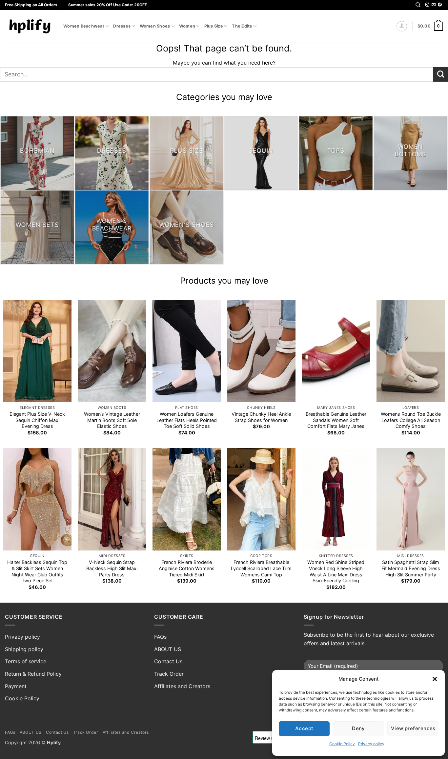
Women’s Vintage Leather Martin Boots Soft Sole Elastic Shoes (112, 420)
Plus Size (213, 26)
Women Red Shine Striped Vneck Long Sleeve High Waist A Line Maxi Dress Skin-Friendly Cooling (335, 571)
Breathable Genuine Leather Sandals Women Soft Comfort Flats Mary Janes (336, 420)
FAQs (160, 636)
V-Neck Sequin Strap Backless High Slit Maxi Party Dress (111, 568)
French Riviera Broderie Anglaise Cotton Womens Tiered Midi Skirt (186, 568)
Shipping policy (24, 649)
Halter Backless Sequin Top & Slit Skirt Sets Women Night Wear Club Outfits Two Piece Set (37, 571)
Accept (304, 728)
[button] (435, 679)
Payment (16, 686)
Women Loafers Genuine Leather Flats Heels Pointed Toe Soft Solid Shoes (186, 420)
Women (187, 26)
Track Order (169, 673)
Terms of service (25, 661)
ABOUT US (167, 649)
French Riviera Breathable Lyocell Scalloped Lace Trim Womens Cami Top (261, 568)
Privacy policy (371, 743)
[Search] (418, 5)
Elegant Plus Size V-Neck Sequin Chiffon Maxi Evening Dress (37, 420)
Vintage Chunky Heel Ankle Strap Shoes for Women (261, 417)
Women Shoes (155, 26)
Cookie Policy (342, 743)
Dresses (122, 26)
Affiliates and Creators (182, 686)
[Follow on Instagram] (427, 5)
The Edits (242, 26)
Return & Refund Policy (33, 673)
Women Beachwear (83, 26)
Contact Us (168, 661)
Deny (358, 728)
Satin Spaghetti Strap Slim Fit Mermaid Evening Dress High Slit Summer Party (410, 568)
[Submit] (440, 74)
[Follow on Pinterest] (440, 5)
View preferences (413, 728)
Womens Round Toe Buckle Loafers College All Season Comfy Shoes (411, 420)
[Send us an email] (434, 5)
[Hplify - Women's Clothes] (29, 26)
